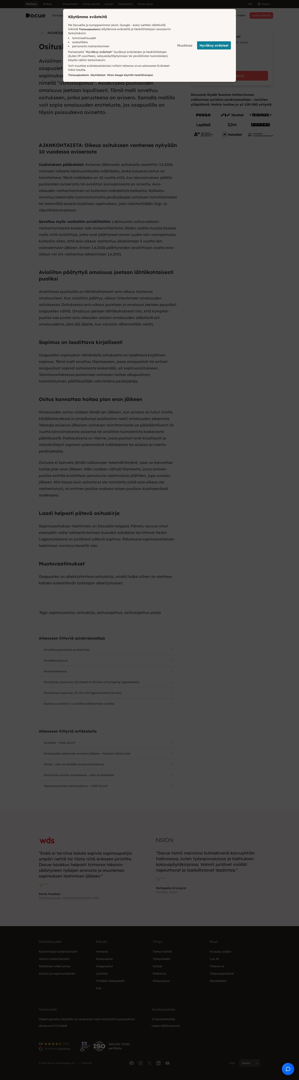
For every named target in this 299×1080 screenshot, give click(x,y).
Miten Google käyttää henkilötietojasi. (130, 75)
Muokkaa (184, 45)
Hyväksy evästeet (214, 45)
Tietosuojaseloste (89, 29)
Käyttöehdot (98, 75)
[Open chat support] (288, 1069)
